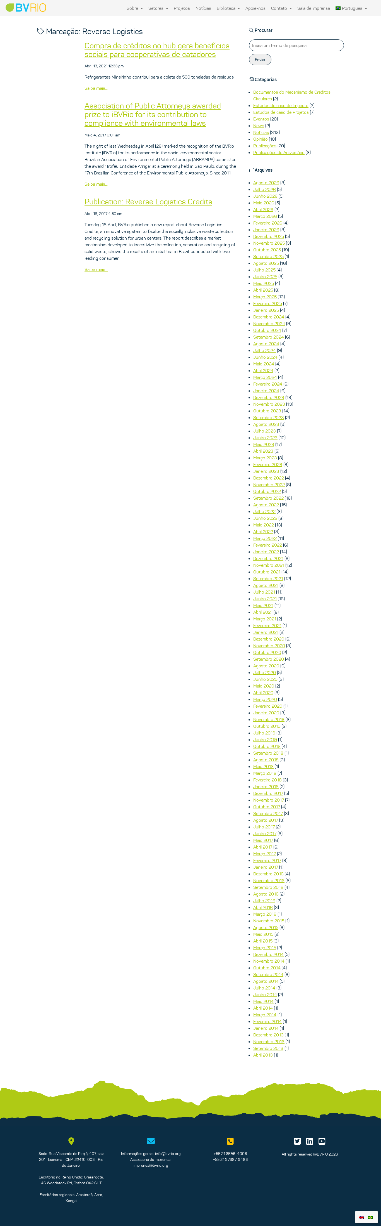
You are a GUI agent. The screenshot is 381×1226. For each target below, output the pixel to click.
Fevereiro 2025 (267, 303)
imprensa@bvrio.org (151, 1165)
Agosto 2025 (266, 263)
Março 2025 (265, 296)
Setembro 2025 (268, 256)
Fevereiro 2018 (267, 780)
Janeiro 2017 (265, 867)
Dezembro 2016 (268, 874)
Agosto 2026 (266, 182)
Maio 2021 (263, 605)
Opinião (260, 139)
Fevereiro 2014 (267, 1021)
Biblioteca (227, 8)
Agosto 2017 (265, 820)
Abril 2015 (263, 941)
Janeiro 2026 (266, 229)
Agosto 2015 (265, 927)
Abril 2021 (263, 612)
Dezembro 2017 (268, 793)
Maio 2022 (263, 525)
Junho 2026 (265, 196)
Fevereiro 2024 (267, 384)
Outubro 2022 (267, 491)
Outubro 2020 (267, 652)
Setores (156, 8)
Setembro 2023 (268, 417)
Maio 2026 (263, 202)
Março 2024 (265, 377)
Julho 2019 (264, 733)
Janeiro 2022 (266, 551)
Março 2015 (264, 947)
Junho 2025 (265, 276)
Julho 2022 (264, 511)
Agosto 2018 (266, 759)
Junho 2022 (265, 518)
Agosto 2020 (266, 665)
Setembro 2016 (268, 887)
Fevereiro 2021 (267, 625)
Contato (279, 8)
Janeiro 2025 (266, 310)
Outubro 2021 (266, 572)
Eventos (261, 119)
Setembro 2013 (268, 1048)
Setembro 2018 (268, 753)
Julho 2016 (264, 900)
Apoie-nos (255, 8)
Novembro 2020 (269, 645)
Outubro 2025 (267, 249)
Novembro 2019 (268, 719)
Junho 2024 (265, 357)
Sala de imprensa (313, 8)
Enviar (260, 59)
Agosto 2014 (266, 981)
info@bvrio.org (168, 1153)
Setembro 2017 (268, 813)
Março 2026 (265, 216)
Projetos (182, 8)
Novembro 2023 (269, 404)
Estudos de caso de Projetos (281, 112)
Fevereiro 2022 (267, 545)
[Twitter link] (297, 1142)
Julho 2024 (264, 350)
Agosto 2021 (265, 585)
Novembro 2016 (268, 880)
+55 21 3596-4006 (230, 1153)
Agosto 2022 (266, 504)
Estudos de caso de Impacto (280, 105)
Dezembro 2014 (268, 954)
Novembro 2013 (268, 1041)
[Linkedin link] (310, 1142)
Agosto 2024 (266, 343)
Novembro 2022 (269, 484)
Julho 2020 (264, 672)
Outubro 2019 (267, 726)
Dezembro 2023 (268, 397)
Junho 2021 (265, 598)
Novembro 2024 (269, 323)
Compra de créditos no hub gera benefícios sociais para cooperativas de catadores (157, 50)
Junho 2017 (264, 833)
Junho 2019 (265, 739)
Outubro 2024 (267, 330)
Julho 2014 (264, 988)
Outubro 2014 (267, 967)
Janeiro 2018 (266, 786)
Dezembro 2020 (268, 639)
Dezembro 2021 (268, 558)
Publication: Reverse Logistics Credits (148, 201)
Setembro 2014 (268, 974)
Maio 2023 (263, 444)
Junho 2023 (265, 437)
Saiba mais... (96, 88)
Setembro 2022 (268, 498)
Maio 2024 (263, 364)
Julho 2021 (264, 592)
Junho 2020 (265, 679)
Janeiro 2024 (266, 390)
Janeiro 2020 (266, 712)
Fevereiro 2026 (267, 223)
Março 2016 (264, 914)
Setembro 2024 (268, 337)
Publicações (264, 145)
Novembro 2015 (268, 920)
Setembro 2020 (268, 659)
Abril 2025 (263, 290)
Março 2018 (264, 773)
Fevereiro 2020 (267, 706)
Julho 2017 (264, 827)
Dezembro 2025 (268, 236)
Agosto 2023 (266, 424)
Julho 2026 (264, 189)
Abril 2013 (263, 1055)
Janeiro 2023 (266, 471)
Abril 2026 (263, 209)
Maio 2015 (263, 934)
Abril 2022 (263, 531)
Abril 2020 (263, 692)
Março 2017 (264, 853)
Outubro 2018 (267, 746)
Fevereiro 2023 (267, 464)
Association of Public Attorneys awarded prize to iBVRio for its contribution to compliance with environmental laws (153, 114)
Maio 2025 (263, 283)
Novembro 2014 (268, 961)
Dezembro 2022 (268, 478)
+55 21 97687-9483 (230, 1159)
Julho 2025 (264, 270)
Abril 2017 (262, 847)
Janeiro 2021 (265, 632)
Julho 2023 (264, 431)
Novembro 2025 (269, 243)
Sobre (133, 8)
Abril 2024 (263, 370)
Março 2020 (265, 699)
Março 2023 (265, 457)
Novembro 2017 (268, 800)
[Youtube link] (322, 1142)
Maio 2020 (263, 686)
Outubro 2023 (267, 411)
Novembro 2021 (268, 565)
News (258, 125)
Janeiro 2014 (266, 1028)
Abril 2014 (263, 1008)
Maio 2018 (263, 766)
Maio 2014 (263, 1001)
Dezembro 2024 (268, 317)
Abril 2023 (263, 451)
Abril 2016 (263, 907)
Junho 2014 (265, 994)
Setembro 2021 (268, 578)
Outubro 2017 (266, 806)
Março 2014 (264, 1014)
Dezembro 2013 (268, 1035)
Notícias (203, 8)
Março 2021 (264, 619)
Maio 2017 (263, 840)
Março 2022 (265, 538)
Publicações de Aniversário (279, 152)
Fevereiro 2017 (267, 860)
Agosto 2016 (266, 894)
